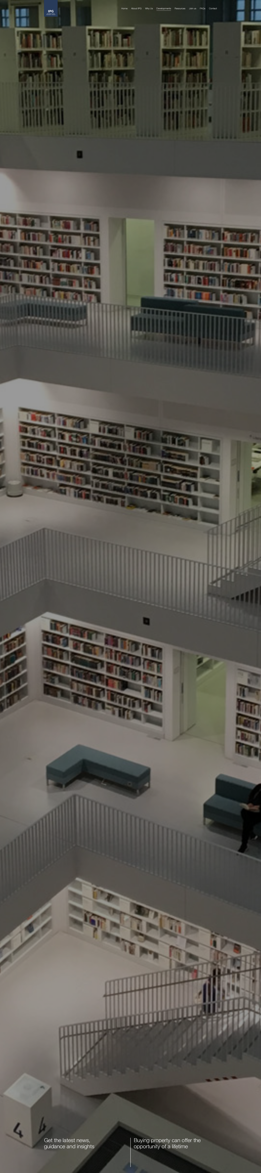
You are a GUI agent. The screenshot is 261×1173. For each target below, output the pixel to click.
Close (180, 550)
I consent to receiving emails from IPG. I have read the (160, 612)
